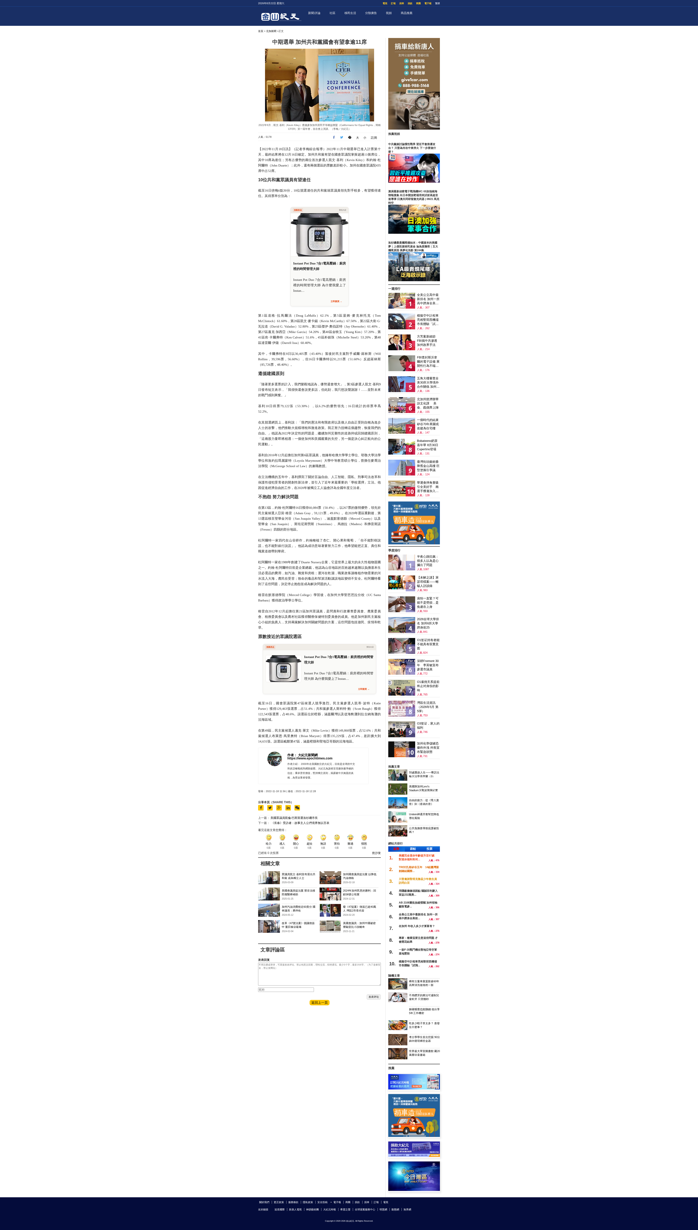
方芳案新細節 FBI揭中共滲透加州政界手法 (427, 341)
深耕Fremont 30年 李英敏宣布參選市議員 (428, 665)
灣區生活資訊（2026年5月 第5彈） (427, 707)
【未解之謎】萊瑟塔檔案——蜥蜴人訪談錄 (428, 582)
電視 (385, 3)
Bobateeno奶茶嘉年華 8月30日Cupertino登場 (427, 445)
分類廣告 (371, 13)
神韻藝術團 (312, 1209)
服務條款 (293, 1202)
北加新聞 (271, 31)
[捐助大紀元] (414, 1155)
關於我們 (264, 1202)
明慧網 (383, 1209)
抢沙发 (376, 852)
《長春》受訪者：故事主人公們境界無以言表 (300, 822)
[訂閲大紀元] (414, 1088)
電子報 (428, 3)
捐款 (410, 3)
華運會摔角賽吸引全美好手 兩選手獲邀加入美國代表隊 (428, 487)
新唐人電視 (295, 1209)
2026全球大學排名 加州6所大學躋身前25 (428, 623)
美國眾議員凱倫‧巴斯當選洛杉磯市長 (294, 817)
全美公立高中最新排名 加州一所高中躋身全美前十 (428, 299)
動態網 (395, 1209)
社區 (332, 13)
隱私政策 (308, 1202)
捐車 (401, 3)
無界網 (407, 1209)
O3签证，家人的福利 (428, 725)
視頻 (389, 13)
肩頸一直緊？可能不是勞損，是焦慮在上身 (428, 603)
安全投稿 (322, 1202)
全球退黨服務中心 (365, 1209)
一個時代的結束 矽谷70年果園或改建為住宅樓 (428, 424)
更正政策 (279, 1202)
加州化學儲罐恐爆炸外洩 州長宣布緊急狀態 (428, 748)
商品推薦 (406, 13)
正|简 (374, 137)
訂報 (393, 3)
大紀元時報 (329, 1209)
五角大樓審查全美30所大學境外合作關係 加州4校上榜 (428, 383)
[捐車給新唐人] (414, 128)
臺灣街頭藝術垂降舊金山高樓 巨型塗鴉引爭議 (428, 466)
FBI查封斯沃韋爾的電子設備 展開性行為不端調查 (428, 362)
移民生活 (350, 13)
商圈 (418, 3)
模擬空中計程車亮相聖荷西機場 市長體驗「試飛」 (428, 320)
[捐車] (414, 543)
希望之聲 (345, 1209)
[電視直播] (414, 1189)
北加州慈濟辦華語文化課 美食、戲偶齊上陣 (428, 403)
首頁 (260, 31)
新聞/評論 (314, 13)
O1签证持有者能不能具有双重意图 (428, 644)
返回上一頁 (319, 1002)
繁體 (437, 3)
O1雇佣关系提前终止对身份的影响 (428, 686)
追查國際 (279, 1209)
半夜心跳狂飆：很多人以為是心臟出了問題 (428, 561)
